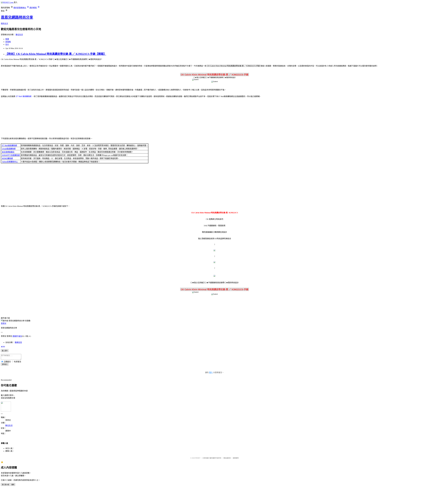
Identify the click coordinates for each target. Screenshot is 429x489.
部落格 (8, 42)
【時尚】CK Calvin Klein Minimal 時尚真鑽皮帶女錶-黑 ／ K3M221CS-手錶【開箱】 (55, 53)
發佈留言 (5, 364)
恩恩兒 (3, 323)
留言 (20, 336)
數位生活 (19, 35)
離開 (12, 484)
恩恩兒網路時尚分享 (17, 17)
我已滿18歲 (5, 484)
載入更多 (5, 351)
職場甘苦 (18, 342)
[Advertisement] (214, 117)
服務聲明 (236, 458)
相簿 (7, 39)
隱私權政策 (227, 458)
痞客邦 (15, 336)
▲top (3, 346)
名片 (7, 44)
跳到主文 (4, 23)
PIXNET (197, 458)
